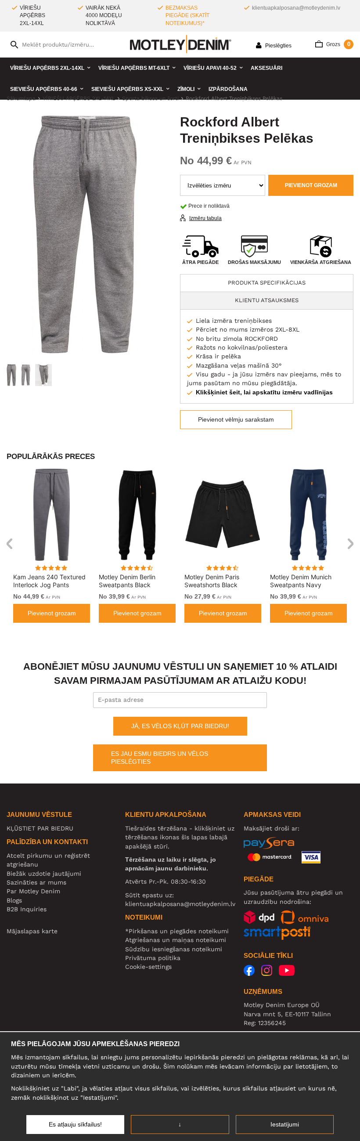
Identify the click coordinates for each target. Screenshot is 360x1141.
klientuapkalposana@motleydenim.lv (296, 8)
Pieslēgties (278, 46)
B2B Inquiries (27, 909)
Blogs (14, 900)
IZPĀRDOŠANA (228, 89)
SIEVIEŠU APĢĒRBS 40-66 (43, 89)
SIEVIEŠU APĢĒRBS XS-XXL (127, 89)
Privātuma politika (152, 957)
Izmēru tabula (205, 218)
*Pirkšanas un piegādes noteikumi (177, 931)
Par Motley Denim (33, 891)
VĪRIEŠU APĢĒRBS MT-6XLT (133, 68)
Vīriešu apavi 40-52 (210, 68)
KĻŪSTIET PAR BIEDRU (40, 828)
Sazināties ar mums (36, 882)
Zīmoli (185, 89)
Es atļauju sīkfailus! (75, 1124)
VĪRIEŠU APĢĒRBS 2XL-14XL (47, 68)
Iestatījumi (284, 1124)
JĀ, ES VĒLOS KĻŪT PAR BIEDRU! (180, 725)
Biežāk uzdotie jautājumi (44, 873)
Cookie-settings (148, 966)
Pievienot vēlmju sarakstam (236, 419)
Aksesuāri (266, 68)
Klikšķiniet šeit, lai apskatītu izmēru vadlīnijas (264, 392)
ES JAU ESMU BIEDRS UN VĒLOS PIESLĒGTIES (159, 757)
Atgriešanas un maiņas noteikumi (175, 939)
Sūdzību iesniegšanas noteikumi (173, 949)
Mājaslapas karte (32, 931)
